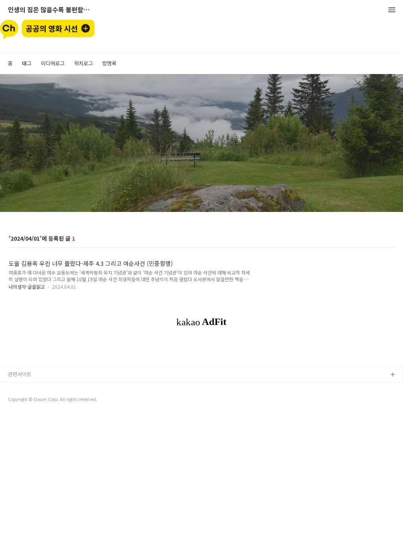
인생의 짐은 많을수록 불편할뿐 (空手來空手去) (51, 10)
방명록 (109, 63)
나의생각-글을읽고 (27, 286)
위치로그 (83, 63)
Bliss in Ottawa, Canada (36, 400)
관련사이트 (19, 374)
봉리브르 (17, 387)
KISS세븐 (18, 413)
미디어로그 (53, 63)
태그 (26, 63)
